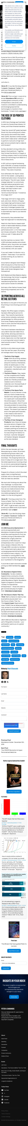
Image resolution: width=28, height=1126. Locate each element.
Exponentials (5, 644)
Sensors (4, 641)
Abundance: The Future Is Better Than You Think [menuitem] (13, 1068)
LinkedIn (5, 88)
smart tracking (16, 655)
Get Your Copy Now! (14, 791)
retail (13, 644)
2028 (24, 655)
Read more (13, 834)
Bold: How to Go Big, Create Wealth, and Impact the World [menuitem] (13, 1071)
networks (18, 648)
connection (14, 652)
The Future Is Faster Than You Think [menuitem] (10, 1075)
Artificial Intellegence (7, 648)
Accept (14, 41)
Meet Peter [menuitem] (4, 1038)
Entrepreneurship (13, 641)
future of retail (6, 655)
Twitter (18, 88)
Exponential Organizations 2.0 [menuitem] (9, 1078)
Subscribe (14, 997)
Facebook (12, 88)
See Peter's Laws (14, 951)
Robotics (17, 637)
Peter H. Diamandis (13, 668)
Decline (14, 45)
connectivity (5, 652)
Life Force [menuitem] (3, 1065)
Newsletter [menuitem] (4, 1044)
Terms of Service (5, 1113)
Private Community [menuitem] (6, 1053)
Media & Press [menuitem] (5, 1056)
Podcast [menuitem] (3, 1047)
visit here (22, 111)
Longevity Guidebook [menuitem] (6, 1081)
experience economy (7, 663)
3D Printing (9, 637)
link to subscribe (9, 92)
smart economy (15, 659)
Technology (20, 644)
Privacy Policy (4, 1111)
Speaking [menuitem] (3, 1041)
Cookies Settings (5, 1116)
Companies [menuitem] (4, 1050)
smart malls (5, 659)
